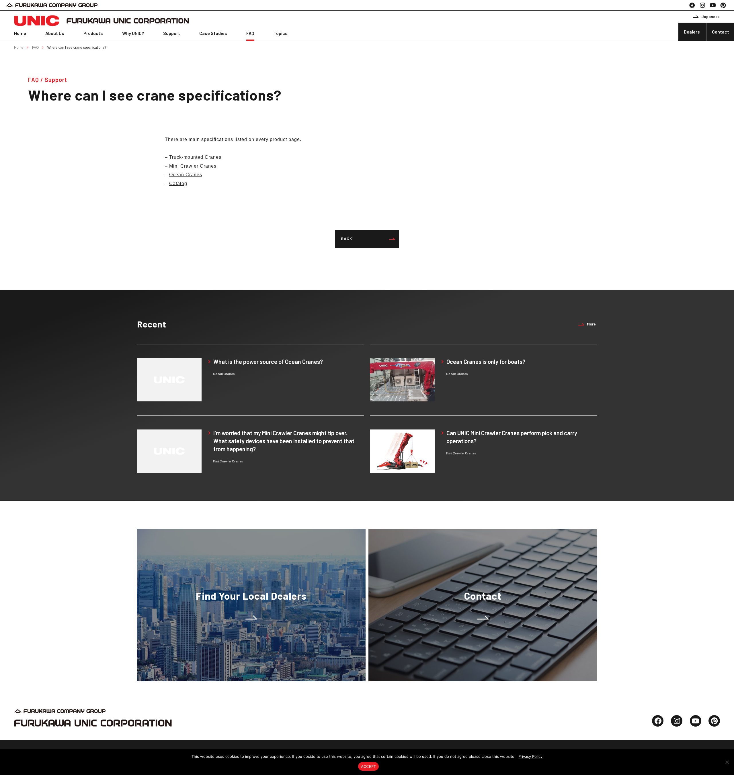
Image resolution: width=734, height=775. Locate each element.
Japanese (710, 16)
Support (171, 33)
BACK (346, 238)
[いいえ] (727, 762)
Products (93, 33)
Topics (281, 33)
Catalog (178, 183)
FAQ (250, 33)
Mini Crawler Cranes (192, 166)
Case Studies (213, 33)
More (591, 323)
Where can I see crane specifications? (76, 48)
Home (20, 33)
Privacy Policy (530, 756)
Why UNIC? (133, 33)
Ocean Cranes (185, 174)
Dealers (692, 31)
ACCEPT (368, 766)
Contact (720, 31)
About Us (54, 33)
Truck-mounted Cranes (195, 157)
